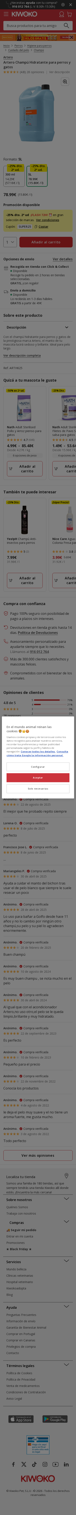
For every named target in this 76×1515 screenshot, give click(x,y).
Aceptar (38, 777)
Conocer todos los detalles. (38, 751)
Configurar (38, 766)
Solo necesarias (38, 788)
